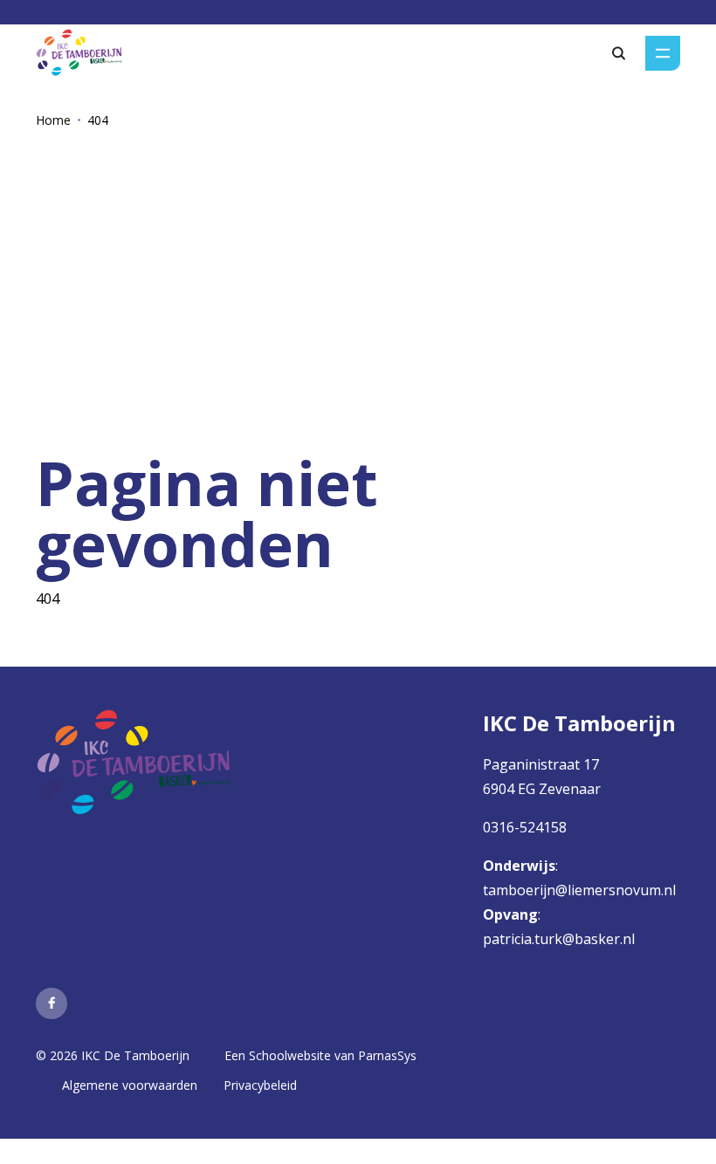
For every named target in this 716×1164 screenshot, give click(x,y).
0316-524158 (525, 827)
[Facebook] (51, 1003)
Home (53, 120)
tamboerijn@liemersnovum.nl (581, 890)
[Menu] (662, 53)
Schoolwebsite (290, 1055)
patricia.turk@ (529, 938)
